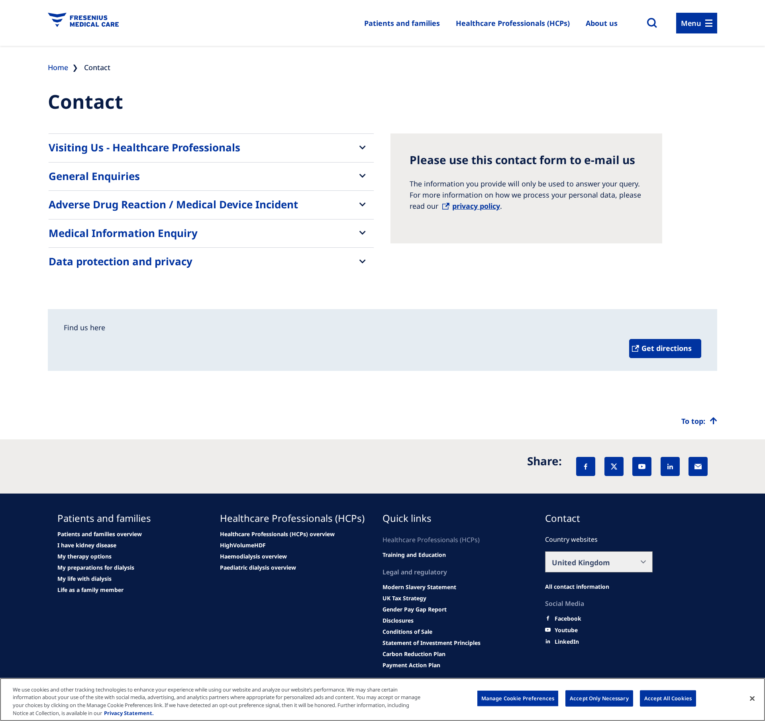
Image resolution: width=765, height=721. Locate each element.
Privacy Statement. (129, 712)
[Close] (752, 698)
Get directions (666, 348)
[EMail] (698, 466)
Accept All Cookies (668, 698)
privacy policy (476, 206)
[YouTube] (641, 466)
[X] (614, 466)
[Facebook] (585, 466)
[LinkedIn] (670, 466)
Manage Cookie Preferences (517, 698)
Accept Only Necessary (599, 698)
